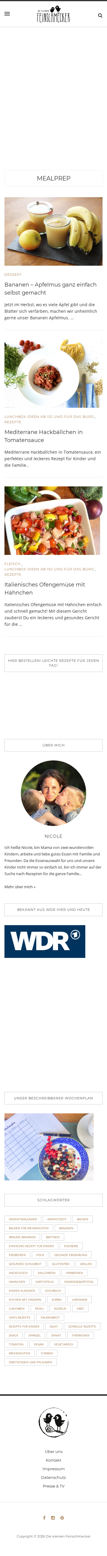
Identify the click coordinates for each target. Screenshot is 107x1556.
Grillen (86, 1264)
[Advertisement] (53, 113)
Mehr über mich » (19, 886)
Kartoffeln (45, 1282)
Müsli (39, 1308)
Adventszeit (57, 1219)
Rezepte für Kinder (24, 1326)
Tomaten (16, 1344)
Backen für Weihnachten (29, 1228)
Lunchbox (17, 1308)
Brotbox (53, 1237)
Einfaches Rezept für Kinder (31, 1246)
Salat (54, 1326)
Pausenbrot (50, 1317)
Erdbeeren (17, 1255)
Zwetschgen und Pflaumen (30, 1362)
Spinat (56, 1335)
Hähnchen (17, 1282)
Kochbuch (53, 1291)
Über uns (53, 1451)
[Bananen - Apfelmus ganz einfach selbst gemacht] (53, 230)
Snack (13, 1335)
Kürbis (57, 1299)
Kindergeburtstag (78, 1282)
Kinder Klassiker (22, 1291)
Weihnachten (19, 1353)
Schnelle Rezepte (82, 1326)
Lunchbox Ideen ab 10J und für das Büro (49, 417)
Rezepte (12, 422)
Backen (82, 1219)
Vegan (39, 1344)
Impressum (54, 1468)
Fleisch (12, 564)
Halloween (47, 1273)
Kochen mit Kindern (25, 1299)
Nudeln (60, 1308)
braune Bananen (22, 1237)
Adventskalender (23, 1219)
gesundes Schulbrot (25, 1264)
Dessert (13, 275)
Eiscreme (71, 1246)
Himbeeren (74, 1273)
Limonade (79, 1299)
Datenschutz (53, 1477)
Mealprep (53, 178)
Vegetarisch (63, 1344)
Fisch (40, 1255)
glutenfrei (61, 1264)
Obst (80, 1308)
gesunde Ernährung (70, 1255)
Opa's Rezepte (19, 1317)
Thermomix (80, 1335)
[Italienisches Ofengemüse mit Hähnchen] (53, 520)
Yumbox (47, 1353)
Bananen (66, 1228)
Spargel (35, 1335)
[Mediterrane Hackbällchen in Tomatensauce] (53, 373)
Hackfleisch (18, 1273)
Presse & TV (53, 1486)
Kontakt (53, 1460)
